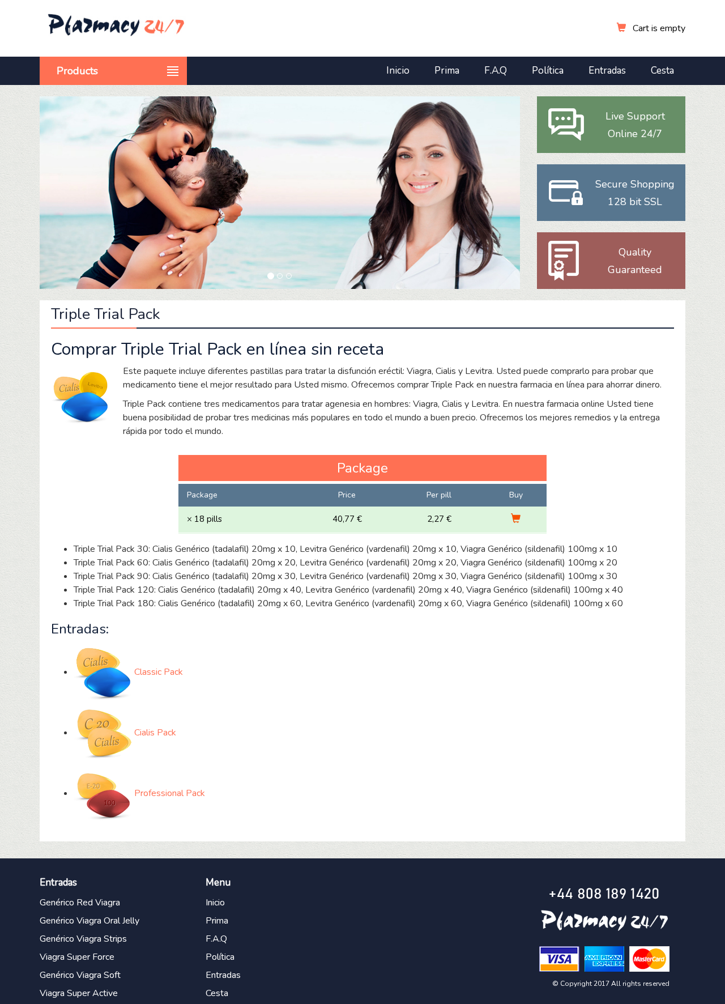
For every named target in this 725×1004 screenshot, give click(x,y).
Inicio (398, 70)
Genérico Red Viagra (80, 902)
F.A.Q (495, 70)
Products (77, 71)
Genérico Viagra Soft (80, 975)
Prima (446, 70)
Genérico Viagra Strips (83, 939)
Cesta (662, 70)
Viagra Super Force (77, 957)
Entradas (607, 70)
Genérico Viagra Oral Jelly (89, 920)
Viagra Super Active (79, 993)
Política (548, 70)
